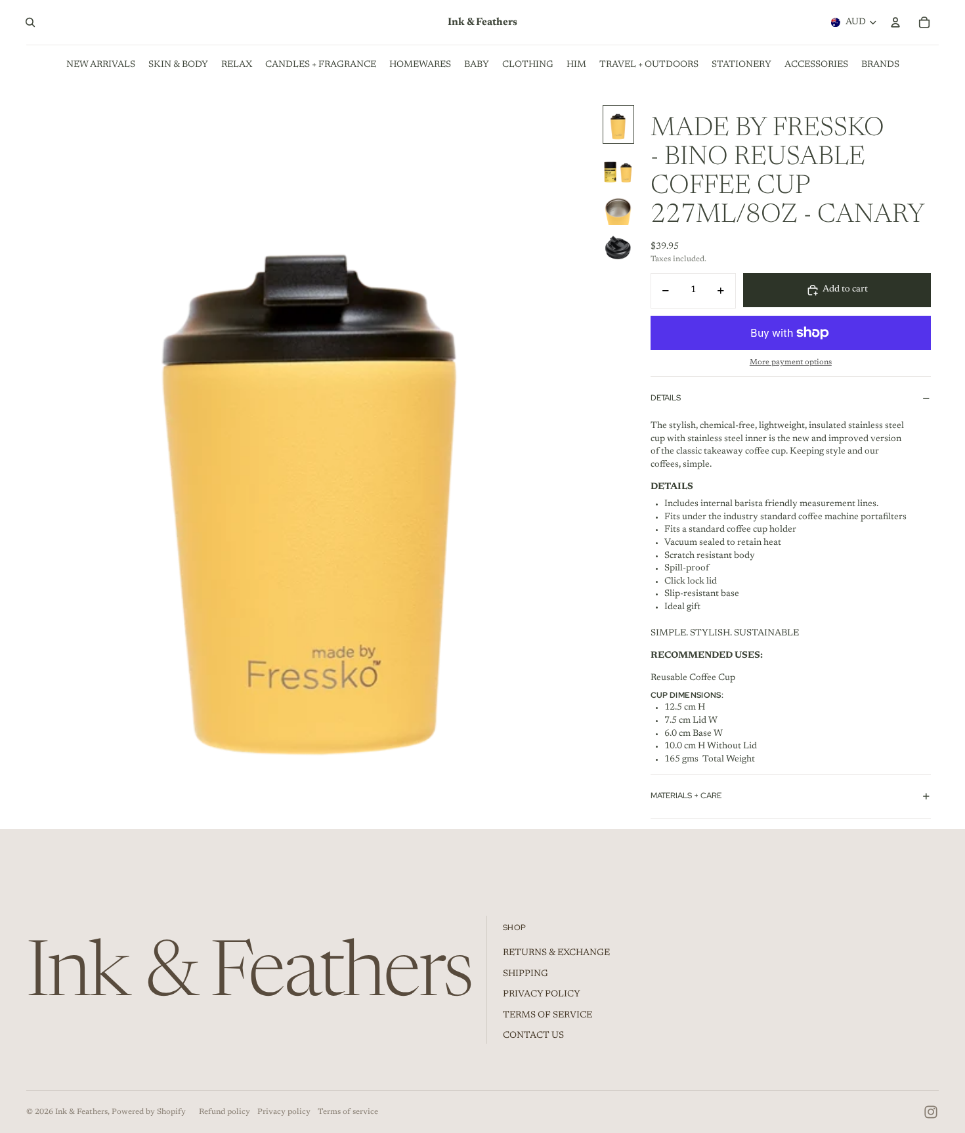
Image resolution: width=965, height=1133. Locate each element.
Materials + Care (686, 795)
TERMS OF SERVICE (547, 1015)
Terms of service (348, 1112)
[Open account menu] (895, 22)
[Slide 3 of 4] (618, 207)
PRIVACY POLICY (541, 994)
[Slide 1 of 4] (618, 124)
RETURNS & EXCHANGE (556, 953)
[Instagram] (931, 1112)
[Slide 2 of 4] (618, 166)
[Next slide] (586, 460)
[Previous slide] (37, 460)
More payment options (791, 362)
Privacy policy (284, 1112)
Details (666, 398)
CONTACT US (533, 1035)
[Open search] (30, 22)
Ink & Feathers (81, 1112)
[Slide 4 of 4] (618, 248)
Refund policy (224, 1112)
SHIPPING (525, 974)
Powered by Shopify (149, 1112)
